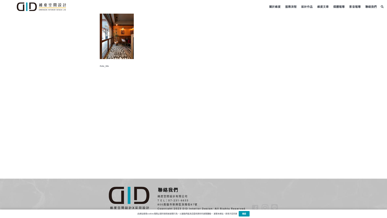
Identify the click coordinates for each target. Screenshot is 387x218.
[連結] (41, 7)
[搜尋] (382, 7)
